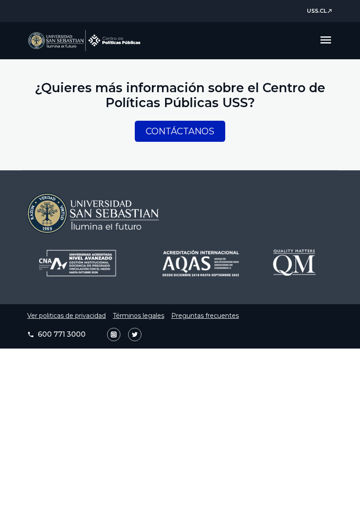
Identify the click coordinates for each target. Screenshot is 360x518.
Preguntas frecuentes (205, 316)
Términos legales (138, 316)
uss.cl (320, 10)
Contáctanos (180, 131)
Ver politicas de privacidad (66, 316)
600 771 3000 (56, 334)
